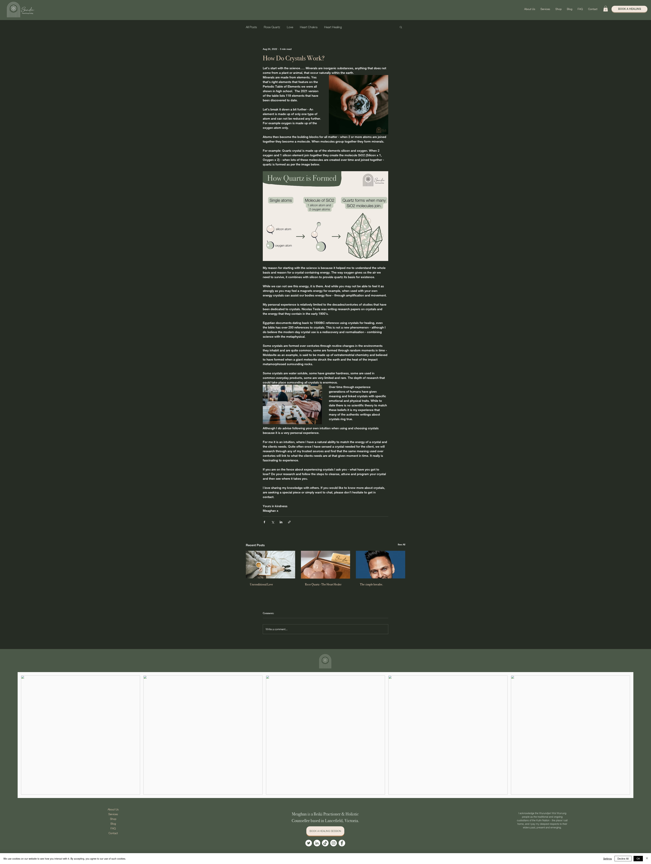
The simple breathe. (371, 584)
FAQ (113, 828)
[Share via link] (289, 522)
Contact (113, 833)
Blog (113, 823)
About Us (113, 809)
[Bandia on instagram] (333, 843)
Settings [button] (607, 858)
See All (401, 544)
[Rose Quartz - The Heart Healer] (325, 565)
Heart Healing (333, 27)
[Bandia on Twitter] (308, 843)
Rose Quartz (272, 27)
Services (113, 814)
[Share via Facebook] (264, 522)
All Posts (251, 27)
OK (638, 858)
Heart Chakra (308, 27)
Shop (113, 818)
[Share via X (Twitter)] (272, 522)
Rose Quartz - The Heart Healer (323, 584)
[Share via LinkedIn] (281, 522)
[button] (545, 9)
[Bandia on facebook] (342, 843)
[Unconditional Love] (270, 564)
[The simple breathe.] (380, 564)
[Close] (647, 858)
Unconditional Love (261, 584)
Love (290, 27)
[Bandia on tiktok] (325, 843)
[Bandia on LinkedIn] (317, 843)
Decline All (623, 858)
